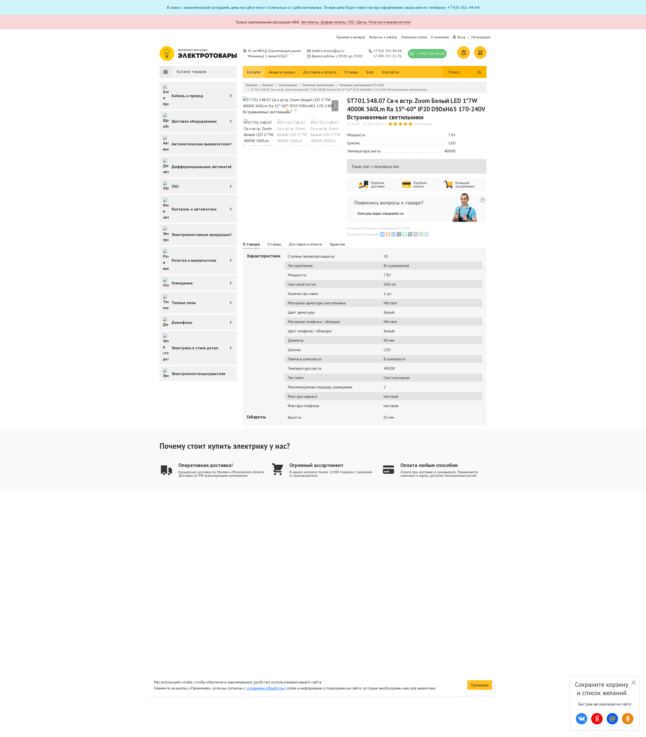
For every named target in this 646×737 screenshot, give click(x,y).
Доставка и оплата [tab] (305, 244)
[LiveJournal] (410, 234)
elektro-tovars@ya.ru (328, 50)
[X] (399, 234)
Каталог (254, 71)
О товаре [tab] (251, 244)
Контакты (390, 71)
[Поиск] (479, 72)
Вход (461, 37)
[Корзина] (480, 52)
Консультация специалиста (380, 213)
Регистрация (480, 37)
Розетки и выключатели (389, 21)
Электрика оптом (414, 37)
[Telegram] (426, 234)
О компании (440, 37)
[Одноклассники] (388, 234)
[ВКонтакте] (382, 234)
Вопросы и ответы (383, 37)
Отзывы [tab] (274, 244)
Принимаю (480, 685)
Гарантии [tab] (337, 244)
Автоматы (310, 21)
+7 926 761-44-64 (387, 50)
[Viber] (415, 234)
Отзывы (351, 71)
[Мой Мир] (393, 234)
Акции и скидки (282, 71)
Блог (370, 71)
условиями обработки (266, 688)
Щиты (361, 21)
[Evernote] (404, 234)
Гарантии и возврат (350, 37)
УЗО (351, 21)
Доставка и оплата (319, 71)
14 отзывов (423, 124)
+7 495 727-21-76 (387, 56)
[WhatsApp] (421, 234)
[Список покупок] (463, 52)
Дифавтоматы (333, 21)
